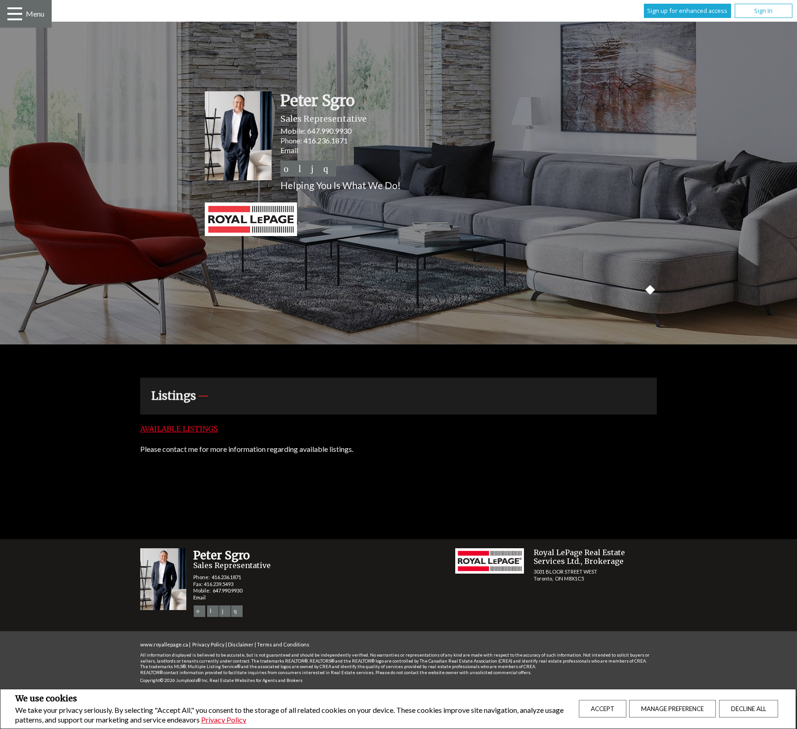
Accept (602, 708)
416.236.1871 (325, 140)
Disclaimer (241, 644)
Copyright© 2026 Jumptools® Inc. (174, 680)
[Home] (398, 220)
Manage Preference (672, 708)
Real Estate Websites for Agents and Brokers (256, 680)
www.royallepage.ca (164, 644)
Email (289, 150)
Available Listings (179, 428)
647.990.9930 (329, 130)
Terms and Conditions (283, 644)
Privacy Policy (223, 719)
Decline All (748, 708)
